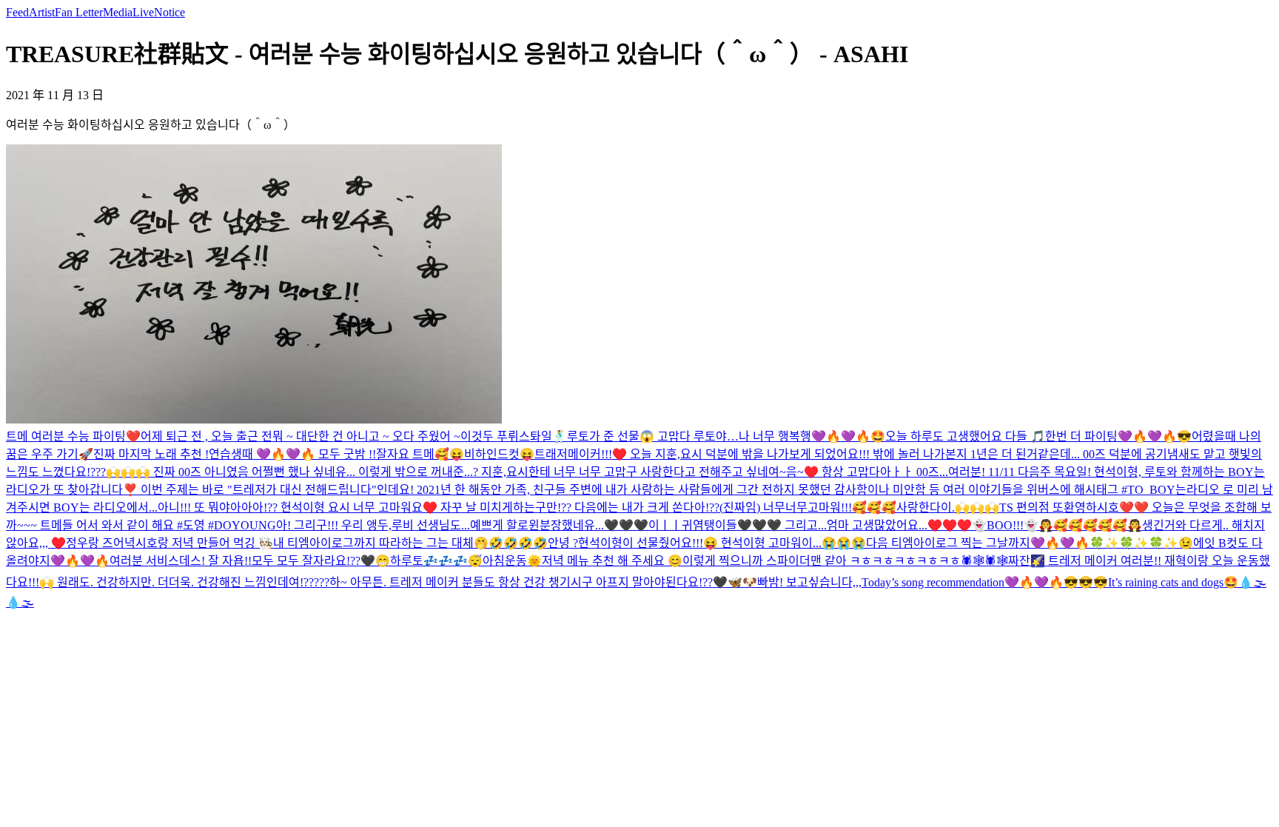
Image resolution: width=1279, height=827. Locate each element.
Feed (17, 12)
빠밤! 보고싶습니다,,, (809, 582)
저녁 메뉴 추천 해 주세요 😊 (612, 561)
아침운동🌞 (512, 561)
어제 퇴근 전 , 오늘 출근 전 (206, 436)
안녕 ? (563, 543)
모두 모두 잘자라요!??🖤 (313, 561)
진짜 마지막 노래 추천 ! (151, 454)
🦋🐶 (742, 582)
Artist (42, 12)
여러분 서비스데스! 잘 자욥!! (181, 561)
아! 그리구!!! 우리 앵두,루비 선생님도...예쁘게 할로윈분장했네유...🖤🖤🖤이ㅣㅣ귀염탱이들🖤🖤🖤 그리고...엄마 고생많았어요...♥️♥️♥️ (624, 525)
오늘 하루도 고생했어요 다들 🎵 (965, 436)
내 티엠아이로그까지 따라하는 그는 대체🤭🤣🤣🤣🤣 (410, 543)
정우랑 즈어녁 (100, 543)
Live (143, 12)
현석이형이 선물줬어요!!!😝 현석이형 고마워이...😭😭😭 (722, 543)
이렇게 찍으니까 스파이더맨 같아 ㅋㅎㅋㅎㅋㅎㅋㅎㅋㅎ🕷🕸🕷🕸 (845, 561)
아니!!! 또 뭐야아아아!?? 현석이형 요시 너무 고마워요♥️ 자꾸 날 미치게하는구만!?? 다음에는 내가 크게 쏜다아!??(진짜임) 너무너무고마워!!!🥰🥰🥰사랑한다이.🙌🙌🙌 (578, 507)
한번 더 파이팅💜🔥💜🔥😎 (1118, 436)
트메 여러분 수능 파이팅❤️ (73, 436)
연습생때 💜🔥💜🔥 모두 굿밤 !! (292, 454)
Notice (169, 12)
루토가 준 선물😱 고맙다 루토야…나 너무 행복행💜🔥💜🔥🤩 (726, 436)
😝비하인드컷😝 (491, 454)
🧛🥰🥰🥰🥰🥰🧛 (1090, 525)
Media (117, 12)
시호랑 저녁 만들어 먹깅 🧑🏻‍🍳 (204, 543)
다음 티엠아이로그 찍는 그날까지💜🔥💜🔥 (978, 543)
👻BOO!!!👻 (1005, 525)
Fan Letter (79, 12)
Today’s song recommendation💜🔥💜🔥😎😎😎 (985, 582)
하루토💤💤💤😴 (436, 561)
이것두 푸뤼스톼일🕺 (513, 436)
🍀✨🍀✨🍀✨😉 (1141, 543)
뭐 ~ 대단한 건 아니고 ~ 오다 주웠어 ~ (366, 436)
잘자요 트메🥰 (412, 454)
